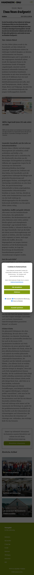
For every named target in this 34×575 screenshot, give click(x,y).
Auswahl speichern (17, 307)
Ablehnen (17, 292)
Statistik (9, 299)
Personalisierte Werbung (21, 299)
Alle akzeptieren (17, 287)
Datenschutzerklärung (17, 282)
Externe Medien (18, 301)
